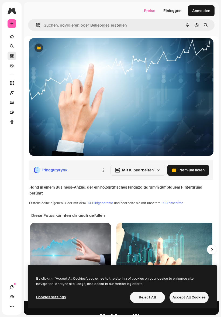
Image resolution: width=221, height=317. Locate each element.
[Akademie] (12, 296)
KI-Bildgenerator (100, 203)
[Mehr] (12, 306)
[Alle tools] (12, 83)
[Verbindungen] (12, 287)
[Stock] (12, 56)
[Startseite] (12, 36)
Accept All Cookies (189, 297)
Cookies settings (51, 297)
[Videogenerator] (12, 112)
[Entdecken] (12, 65)
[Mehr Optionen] (103, 170)
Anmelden (201, 10)
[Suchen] (12, 46)
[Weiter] (212, 249)
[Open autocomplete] (35, 25)
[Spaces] (12, 92)
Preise (149, 10)
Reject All (147, 297)
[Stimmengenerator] (12, 121)
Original (63, 48)
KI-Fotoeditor (173, 203)
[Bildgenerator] (12, 102)
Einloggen (172, 10)
